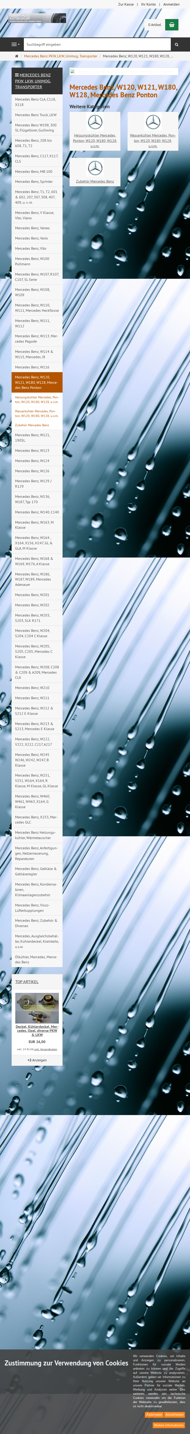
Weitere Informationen (169, 1425)
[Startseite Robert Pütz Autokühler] (37, 17)
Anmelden (171, 4)
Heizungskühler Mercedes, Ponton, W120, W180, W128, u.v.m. (95, 140)
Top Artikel (26, 981)
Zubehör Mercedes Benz (95, 181)
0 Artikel (154, 24)
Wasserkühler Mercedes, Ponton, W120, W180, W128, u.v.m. (153, 140)
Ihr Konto (148, 4)
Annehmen (174, 1415)
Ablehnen (154, 1415)
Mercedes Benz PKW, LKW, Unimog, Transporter (33, 80)
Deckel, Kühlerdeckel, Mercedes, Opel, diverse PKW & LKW (37, 1030)
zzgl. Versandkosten (45, 1049)
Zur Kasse (126, 4)
